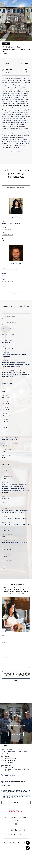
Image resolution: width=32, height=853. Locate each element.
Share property (16, 151)
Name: (4, 635)
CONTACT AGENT (16, 294)
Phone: (4, 642)
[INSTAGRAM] (11, 830)
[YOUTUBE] (20, 830)
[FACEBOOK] (7, 830)
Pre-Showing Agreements (16, 187)
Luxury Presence (20, 835)
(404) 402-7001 (6, 275)
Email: (4, 650)
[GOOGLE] (24, 830)
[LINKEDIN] (16, 830)
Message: (5, 657)
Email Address (6, 785)
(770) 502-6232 (6, 229)
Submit (16, 680)
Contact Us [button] (16, 157)
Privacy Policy (17, 676)
